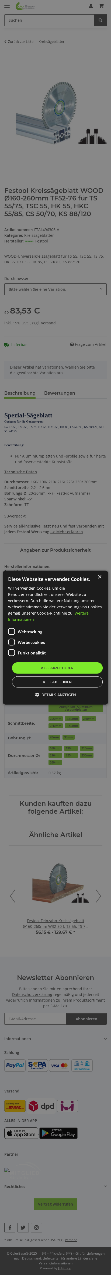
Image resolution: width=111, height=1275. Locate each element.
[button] (55, 695)
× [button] (100, 577)
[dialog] (55, 637)
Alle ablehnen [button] (57, 681)
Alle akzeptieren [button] (57, 667)
